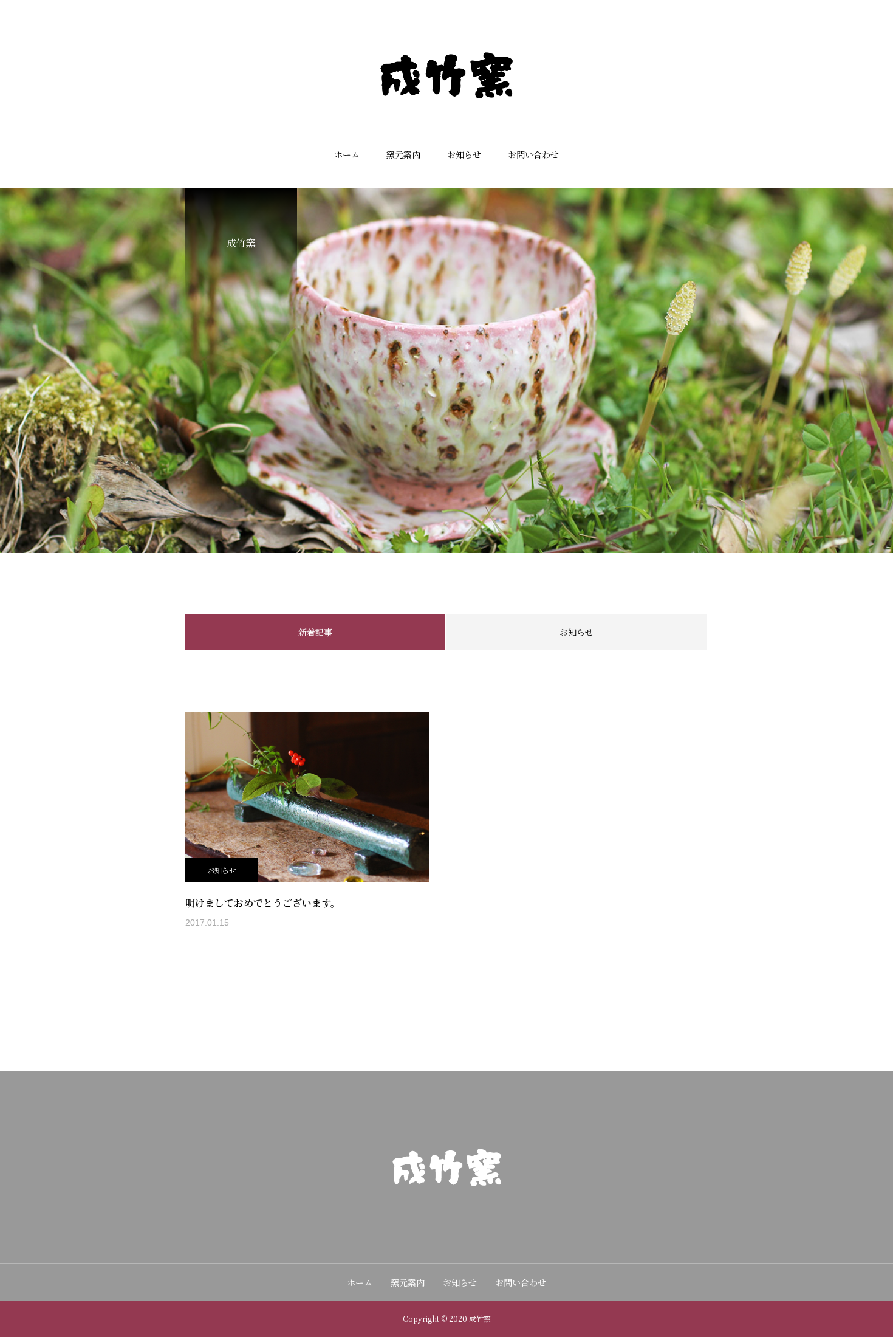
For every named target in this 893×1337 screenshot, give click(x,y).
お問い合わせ (533, 154)
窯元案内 (403, 154)
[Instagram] (422, 1217)
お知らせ (464, 154)
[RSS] (471, 1217)
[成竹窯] (446, 75)
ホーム (347, 154)
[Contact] (446, 1217)
